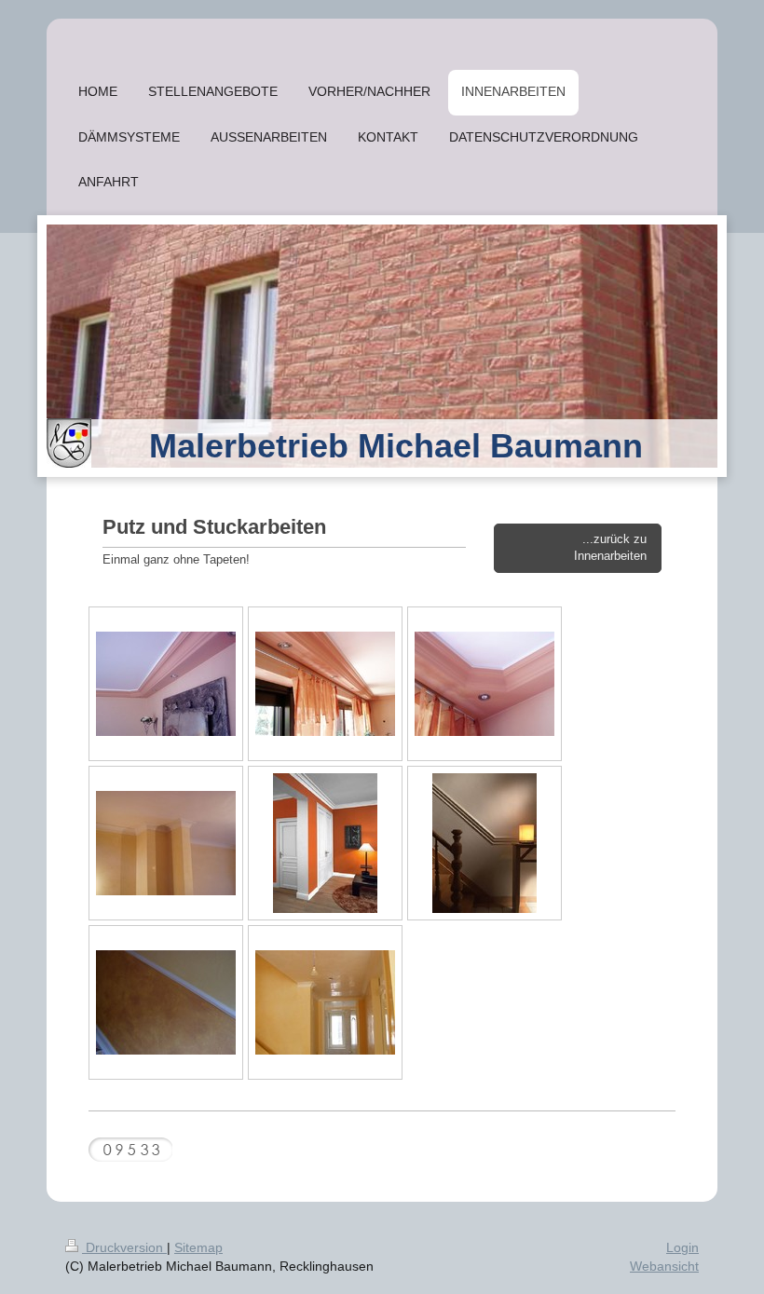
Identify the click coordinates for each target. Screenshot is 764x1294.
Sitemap (198, 1247)
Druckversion (124, 1247)
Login (682, 1247)
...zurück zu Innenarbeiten (610, 548)
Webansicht (664, 1266)
